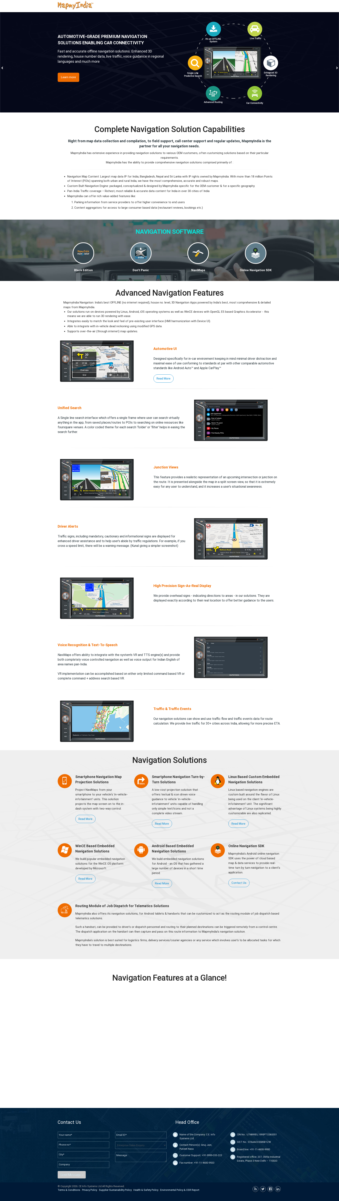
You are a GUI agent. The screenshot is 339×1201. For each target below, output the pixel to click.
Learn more (68, 77)
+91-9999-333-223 (212, 1155)
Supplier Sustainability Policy (115, 1189)
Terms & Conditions (69, 1189)
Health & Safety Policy (145, 1189)
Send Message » (71, 1175)
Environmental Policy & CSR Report (179, 1189)
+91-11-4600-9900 (259, 1149)
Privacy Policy (89, 1189)
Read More (163, 378)
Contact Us (238, 883)
